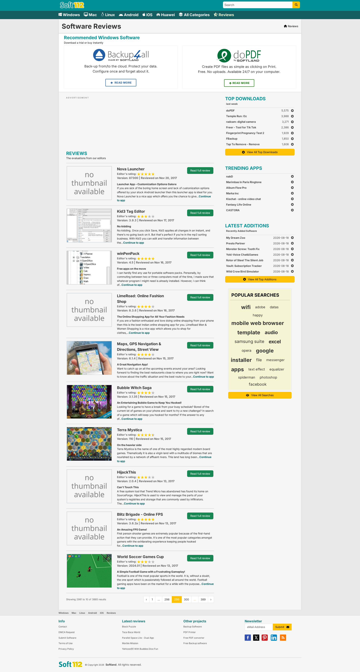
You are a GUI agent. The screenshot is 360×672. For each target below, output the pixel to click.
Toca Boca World (131, 632)
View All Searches (261, 395)
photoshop (268, 377)
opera (246, 350)
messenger (275, 360)
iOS (102, 612)
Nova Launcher (131, 169)
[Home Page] (72, 7)
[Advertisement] (140, 123)
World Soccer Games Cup (140, 557)
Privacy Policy (66, 648)
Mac (74, 612)
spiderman (246, 377)
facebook (258, 384)
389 (203, 599)
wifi (246, 307)
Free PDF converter (193, 637)
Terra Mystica (129, 430)
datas (274, 307)
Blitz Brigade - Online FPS (140, 514)
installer (241, 360)
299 (176, 599)
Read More (123, 82)
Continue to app (133, 242)
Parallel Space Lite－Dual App (138, 637)
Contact (62, 626)
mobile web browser (257, 323)
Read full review (200, 170)
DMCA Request (66, 632)
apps (237, 369)
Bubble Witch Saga (134, 387)
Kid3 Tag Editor (131, 211)
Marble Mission (130, 643)
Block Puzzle (129, 626)
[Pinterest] (265, 639)
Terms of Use (65, 643)
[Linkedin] (274, 639)
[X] (256, 639)
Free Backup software (195, 643)
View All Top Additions (261, 279)
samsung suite (249, 341)
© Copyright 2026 (94, 664)
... (195, 599)
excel (275, 341)
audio (271, 332)
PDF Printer (189, 632)
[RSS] (283, 639)
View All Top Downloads (261, 152)
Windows (63, 612)
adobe (260, 307)
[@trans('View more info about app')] (89, 182)
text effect (256, 369)
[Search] (296, 4)
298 (167, 599)
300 (186, 599)
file (259, 360)
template (248, 332)
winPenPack (128, 253)
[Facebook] (248, 639)
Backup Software (192, 626)
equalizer (276, 369)
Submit (280, 627)
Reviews (111, 612)
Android (92, 612)
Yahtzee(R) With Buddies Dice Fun (140, 648)
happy (258, 315)
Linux (82, 612)
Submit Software (67, 637)
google (265, 350)
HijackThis (126, 472)
